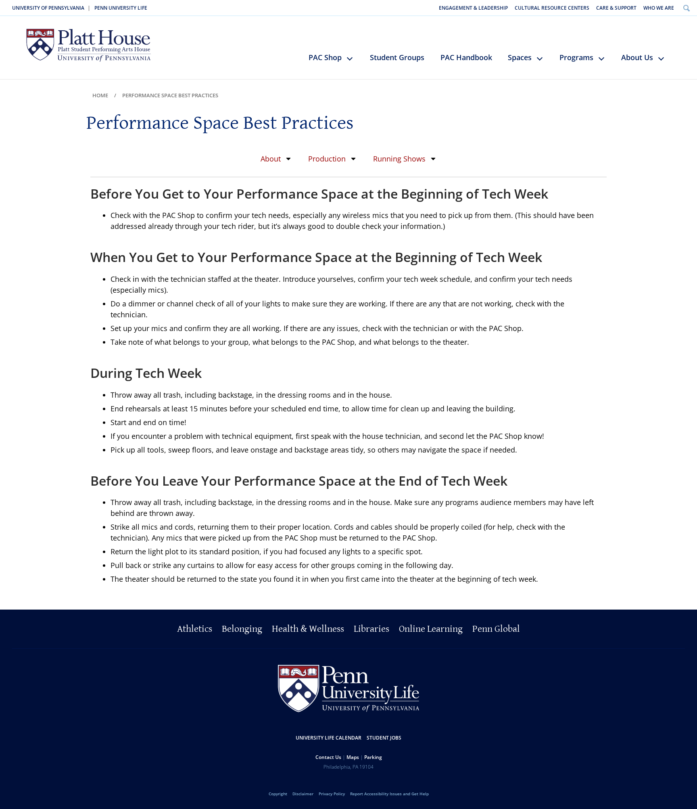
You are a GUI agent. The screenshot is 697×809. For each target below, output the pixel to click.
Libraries (371, 629)
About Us (637, 57)
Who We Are (658, 7)
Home (100, 95)
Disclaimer (302, 793)
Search (686, 8)
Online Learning (431, 629)
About (271, 158)
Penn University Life (120, 7)
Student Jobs (384, 737)
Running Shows (399, 158)
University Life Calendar (328, 737)
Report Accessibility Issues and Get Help (389, 793)
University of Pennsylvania (48, 7)
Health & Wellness (308, 629)
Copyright (278, 793)
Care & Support (616, 7)
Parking (373, 757)
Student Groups (397, 57)
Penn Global (496, 629)
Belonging (242, 629)
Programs (576, 57)
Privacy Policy (332, 793)
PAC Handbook (466, 57)
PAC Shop (325, 57)
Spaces (520, 57)
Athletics (194, 629)
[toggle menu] (353, 61)
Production (327, 158)
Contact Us (328, 757)
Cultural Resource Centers (552, 7)
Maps (352, 757)
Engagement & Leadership (473, 7)
